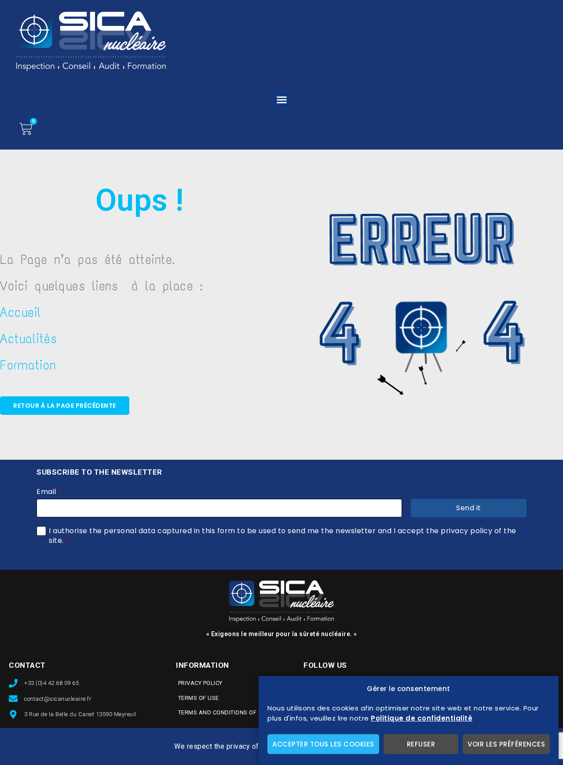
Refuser (421, 744)
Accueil (20, 312)
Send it (468, 508)
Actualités (28, 338)
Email (49, 492)
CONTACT (27, 665)
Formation (28, 365)
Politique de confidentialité (421, 718)
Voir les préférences (506, 744)
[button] (281, 100)
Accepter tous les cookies (323, 744)
